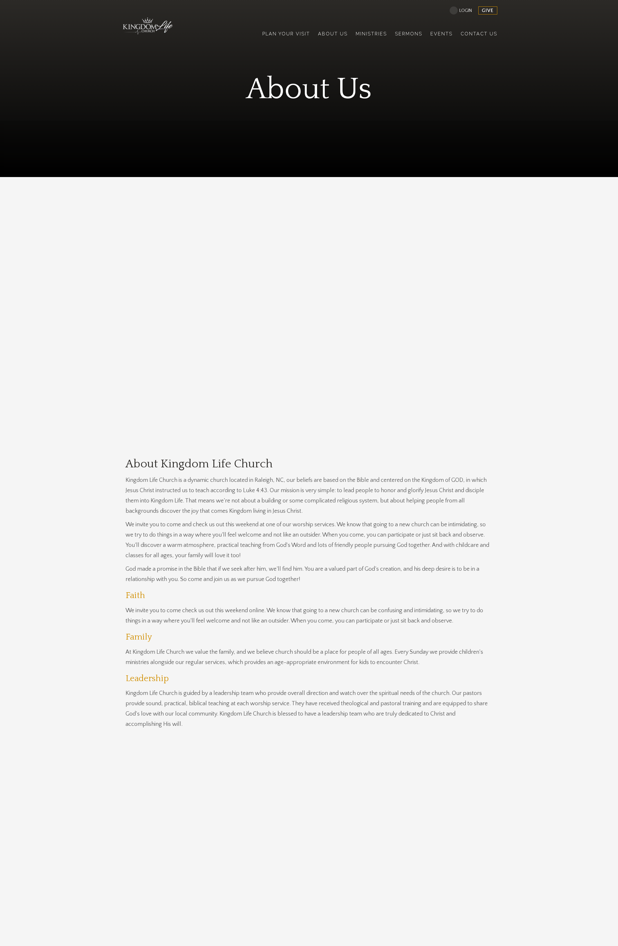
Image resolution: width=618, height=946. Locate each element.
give (488, 10)
